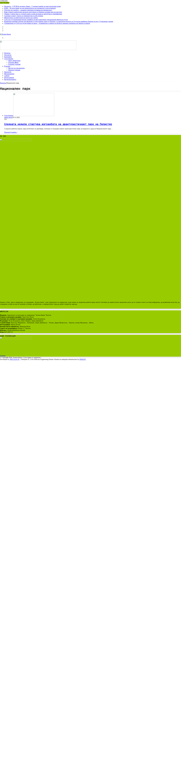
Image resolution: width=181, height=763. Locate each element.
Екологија (7, 72)
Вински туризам (14, 70)
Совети (6, 76)
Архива (2, 355)
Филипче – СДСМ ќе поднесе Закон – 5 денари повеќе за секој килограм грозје (32, 6)
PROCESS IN (15, 359)
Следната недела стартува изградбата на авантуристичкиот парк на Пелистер (58, 124)
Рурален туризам (14, 64)
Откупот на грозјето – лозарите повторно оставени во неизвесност (28, 10)
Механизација (9, 74)
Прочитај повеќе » (10, 132)
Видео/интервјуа (10, 79)
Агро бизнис (8, 59)
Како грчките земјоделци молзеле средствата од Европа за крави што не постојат (33, 12)
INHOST (83, 359)
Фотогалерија (9, 77)
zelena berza (8, 117)
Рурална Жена (13, 62)
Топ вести (7, 55)
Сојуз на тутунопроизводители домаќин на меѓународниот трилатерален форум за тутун (36, 19)
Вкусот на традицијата (16, 68)
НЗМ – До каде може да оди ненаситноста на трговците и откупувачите (30, 8)
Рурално (7, 66)
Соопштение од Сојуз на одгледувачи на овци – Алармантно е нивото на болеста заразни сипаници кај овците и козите (47, 23)
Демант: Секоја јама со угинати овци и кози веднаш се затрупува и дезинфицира (33, 14)
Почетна (7, 53)
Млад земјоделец (14, 60)
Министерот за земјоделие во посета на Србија (21, 18)
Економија (8, 57)
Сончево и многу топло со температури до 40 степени (23, 16)
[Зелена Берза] (5, 34)
